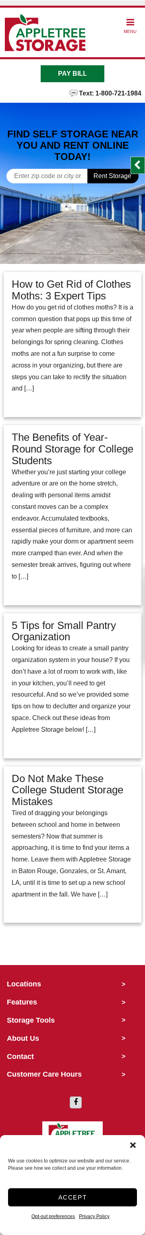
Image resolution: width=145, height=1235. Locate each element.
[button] (133, 1145)
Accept (72, 1197)
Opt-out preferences (53, 1216)
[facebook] (76, 1102)
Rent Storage (112, 175)
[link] (72, 238)
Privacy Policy (94, 1216)
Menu (130, 31)
